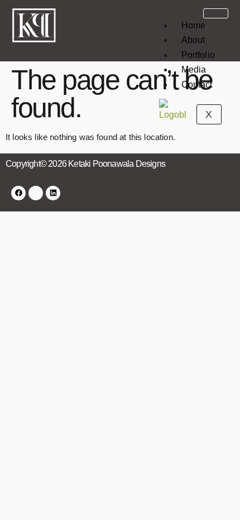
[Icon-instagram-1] (35, 193)
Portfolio (198, 55)
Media (194, 69)
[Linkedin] (53, 193)
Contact (197, 84)
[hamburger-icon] (215, 13)
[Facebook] (18, 193)
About (193, 40)
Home (193, 25)
